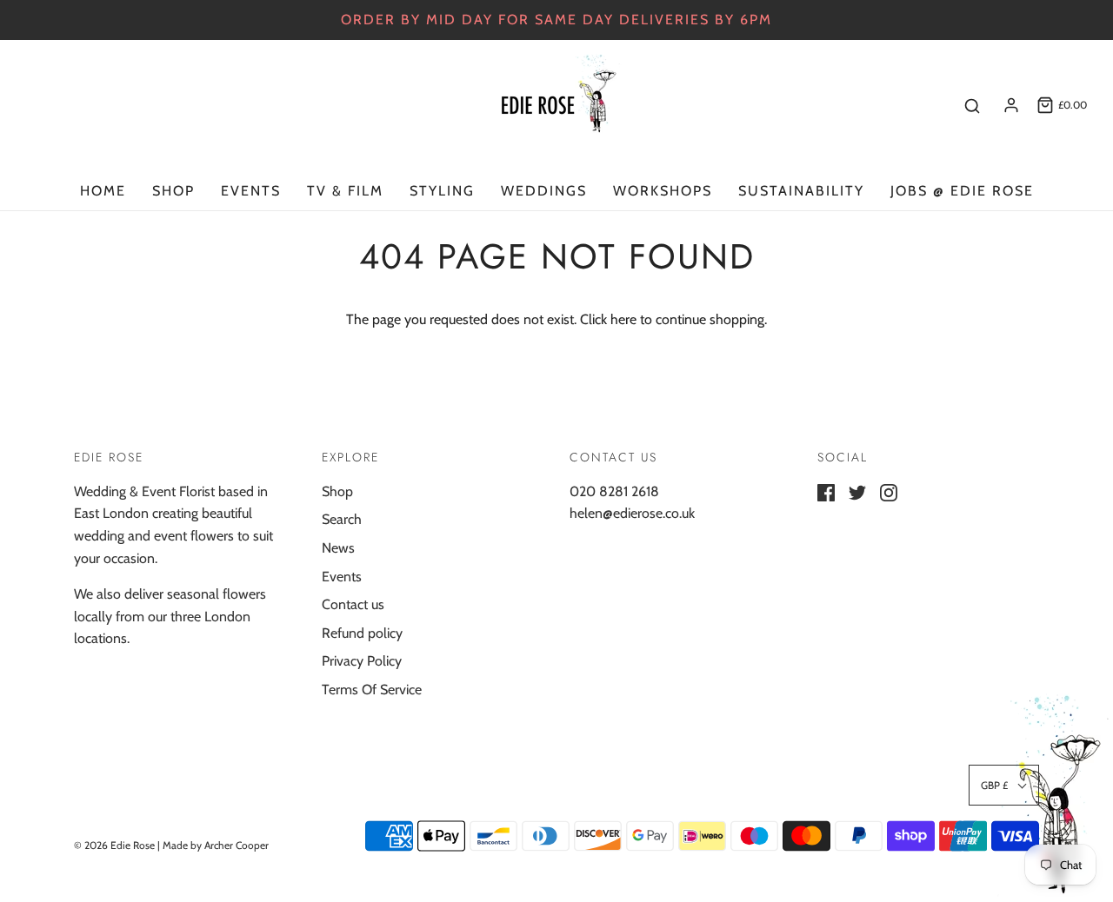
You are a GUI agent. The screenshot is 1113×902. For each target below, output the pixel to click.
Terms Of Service (372, 689)
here (623, 319)
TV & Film (345, 190)
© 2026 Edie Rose (114, 845)
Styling (442, 190)
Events (251, 190)
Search (342, 519)
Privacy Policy (362, 661)
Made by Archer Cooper (216, 845)
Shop (173, 190)
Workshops (662, 190)
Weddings (544, 190)
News (338, 548)
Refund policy (362, 633)
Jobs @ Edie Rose (962, 190)
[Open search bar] (972, 106)
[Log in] (1011, 105)
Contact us (353, 604)
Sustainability (801, 190)
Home (103, 190)
